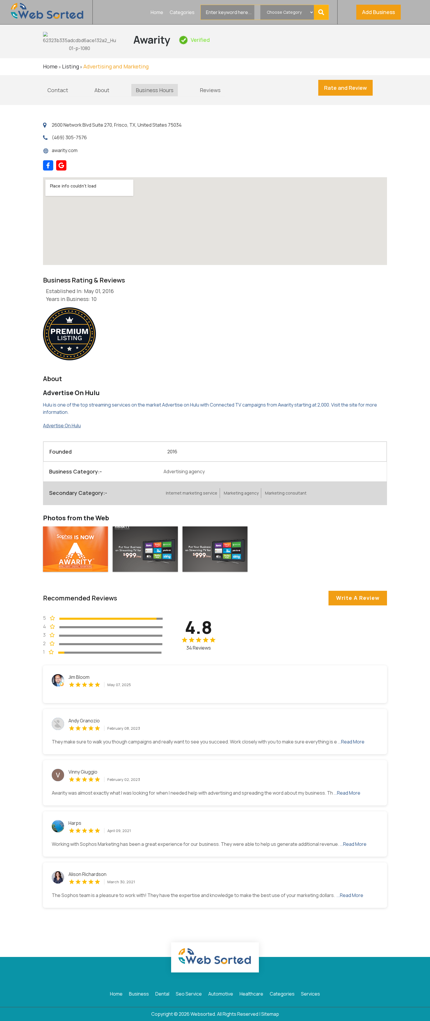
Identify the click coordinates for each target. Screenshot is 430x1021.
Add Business (378, 12)
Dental (162, 994)
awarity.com (65, 150)
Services (310, 994)
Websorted (202, 1014)
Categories (182, 13)
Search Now (322, 12)
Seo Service (189, 994)
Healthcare (251, 994)
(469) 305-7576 (69, 137)
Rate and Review (345, 87)
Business (139, 994)
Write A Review (357, 597)
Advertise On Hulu (62, 425)
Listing (70, 66)
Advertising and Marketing (116, 66)
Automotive (220, 994)
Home (157, 13)
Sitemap (270, 1014)
